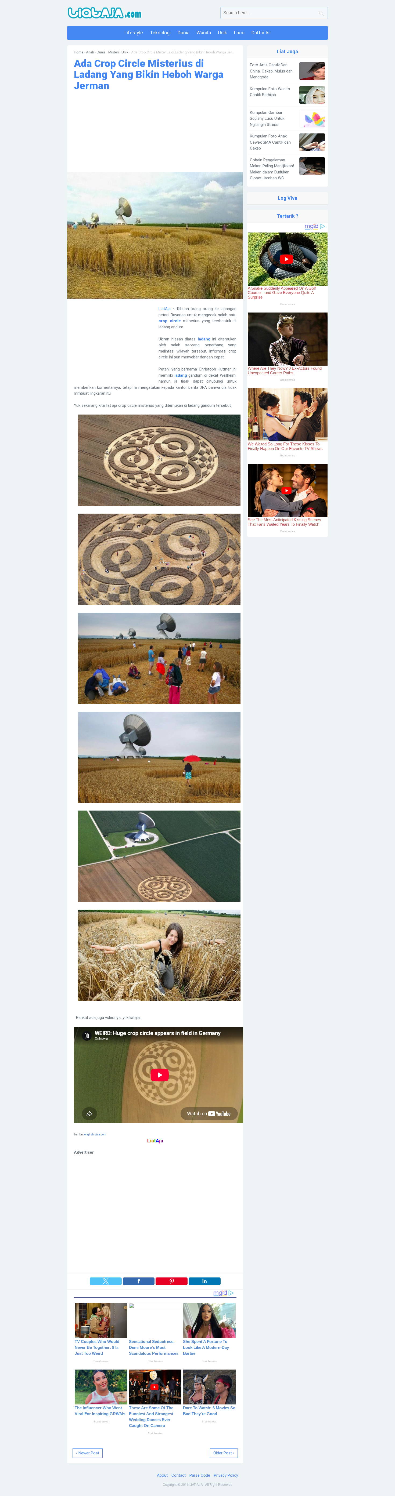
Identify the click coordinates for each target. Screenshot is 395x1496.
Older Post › (223, 1453)
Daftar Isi (261, 32)
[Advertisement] (155, 131)
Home (78, 52)
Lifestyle (133, 32)
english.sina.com (95, 1134)
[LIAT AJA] (104, 13)
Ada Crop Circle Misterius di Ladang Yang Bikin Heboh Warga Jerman (149, 74)
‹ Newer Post (87, 1453)
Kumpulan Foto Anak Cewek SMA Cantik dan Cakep (270, 142)
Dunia (183, 32)
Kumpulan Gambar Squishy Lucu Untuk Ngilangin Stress (267, 118)
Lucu (239, 32)
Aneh (90, 52)
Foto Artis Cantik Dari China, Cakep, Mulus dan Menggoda (271, 71)
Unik (222, 32)
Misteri (113, 52)
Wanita (203, 32)
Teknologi (160, 32)
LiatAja (165, 308)
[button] (106, 1281)
